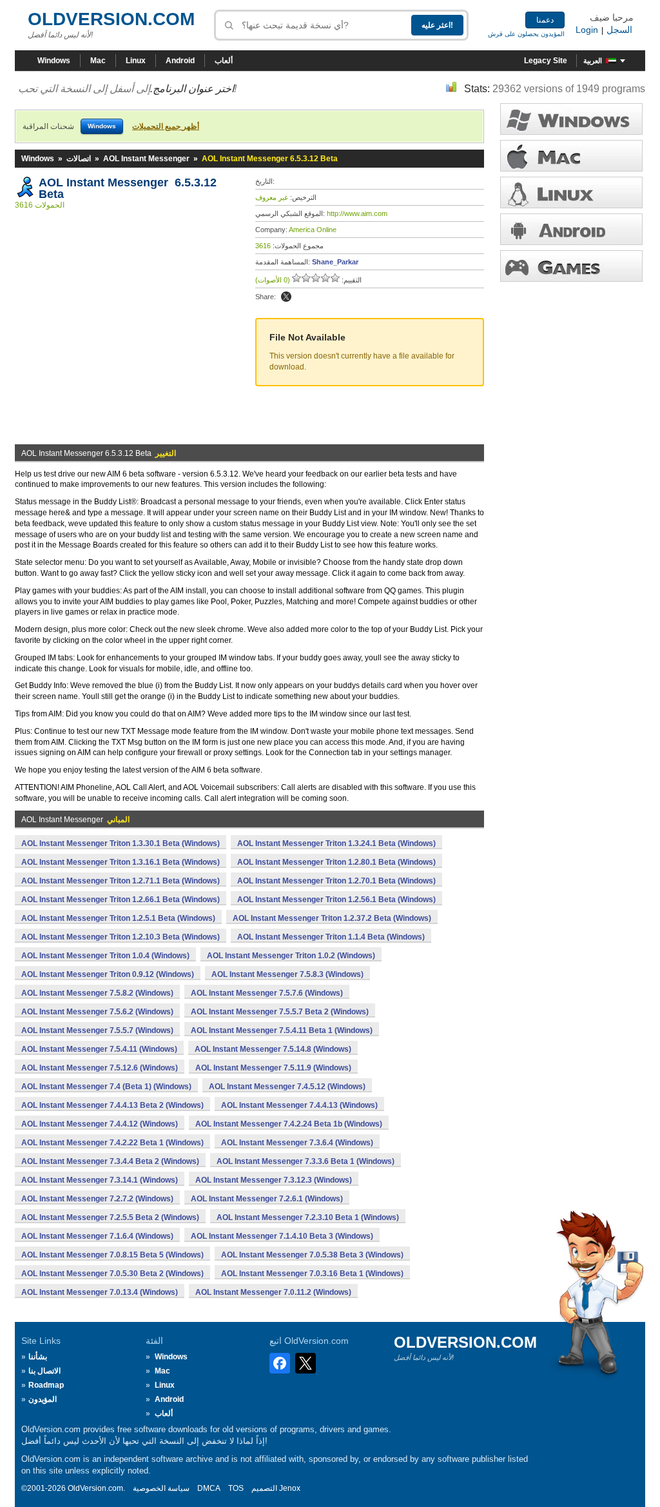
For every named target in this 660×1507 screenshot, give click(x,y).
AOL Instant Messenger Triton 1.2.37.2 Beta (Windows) (332, 918)
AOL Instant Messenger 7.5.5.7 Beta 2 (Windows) (280, 1011)
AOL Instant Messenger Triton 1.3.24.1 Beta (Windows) (336, 843)
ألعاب (224, 60)
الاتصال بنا (44, 1370)
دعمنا (545, 20)
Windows (53, 60)
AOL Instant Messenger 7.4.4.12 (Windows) (99, 1123)
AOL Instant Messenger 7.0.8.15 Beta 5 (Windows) (112, 1254)
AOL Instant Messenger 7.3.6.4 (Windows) (297, 1142)
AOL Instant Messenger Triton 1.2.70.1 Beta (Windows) (336, 880)
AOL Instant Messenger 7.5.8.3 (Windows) (287, 974)
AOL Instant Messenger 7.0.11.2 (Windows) (273, 1292)
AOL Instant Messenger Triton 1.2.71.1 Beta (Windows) (120, 880)
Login (587, 30)
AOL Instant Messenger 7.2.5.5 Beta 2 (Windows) (110, 1217)
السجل (619, 30)
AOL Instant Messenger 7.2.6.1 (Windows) (267, 1198)
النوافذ (571, 119)
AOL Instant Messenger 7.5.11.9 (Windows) (273, 1067)
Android (180, 60)
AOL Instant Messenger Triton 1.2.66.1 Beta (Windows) (120, 899)
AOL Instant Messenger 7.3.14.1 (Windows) (99, 1180)
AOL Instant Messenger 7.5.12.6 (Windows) (99, 1067)
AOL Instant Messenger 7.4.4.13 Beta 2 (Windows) (112, 1105)
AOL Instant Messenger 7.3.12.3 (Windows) (273, 1180)
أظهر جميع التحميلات (165, 126)
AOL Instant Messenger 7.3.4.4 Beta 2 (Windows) (110, 1161)
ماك (571, 156)
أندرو (571, 229)
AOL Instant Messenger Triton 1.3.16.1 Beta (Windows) (120, 862)
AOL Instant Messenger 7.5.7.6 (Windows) (267, 993)
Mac (98, 60)
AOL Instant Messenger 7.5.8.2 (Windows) (97, 993)
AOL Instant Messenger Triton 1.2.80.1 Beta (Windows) (336, 862)
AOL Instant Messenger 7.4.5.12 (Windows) (287, 1086)
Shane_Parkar (335, 262)
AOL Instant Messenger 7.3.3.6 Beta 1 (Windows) (305, 1161)
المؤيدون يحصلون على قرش (526, 33)
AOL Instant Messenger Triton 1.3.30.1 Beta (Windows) (120, 843)
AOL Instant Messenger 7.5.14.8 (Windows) (273, 1049)
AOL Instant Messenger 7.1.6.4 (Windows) (97, 1236)
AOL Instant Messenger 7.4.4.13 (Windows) (299, 1105)
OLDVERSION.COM (111, 19)
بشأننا (37, 1356)
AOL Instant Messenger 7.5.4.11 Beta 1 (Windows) (282, 1030)
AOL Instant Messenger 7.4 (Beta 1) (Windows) (106, 1086)
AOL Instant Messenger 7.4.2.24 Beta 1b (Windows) (288, 1123)
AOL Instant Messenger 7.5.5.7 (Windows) (97, 1030)
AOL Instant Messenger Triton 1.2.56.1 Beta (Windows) (336, 899)
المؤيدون (42, 1399)
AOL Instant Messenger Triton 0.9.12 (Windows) (107, 974)
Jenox (289, 1488)
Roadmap (46, 1385)
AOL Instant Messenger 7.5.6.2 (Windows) (97, 1011)
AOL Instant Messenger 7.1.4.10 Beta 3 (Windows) (282, 1236)
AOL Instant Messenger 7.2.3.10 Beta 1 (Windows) (308, 1217)
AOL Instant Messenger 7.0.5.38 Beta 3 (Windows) (312, 1254)
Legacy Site (545, 60)
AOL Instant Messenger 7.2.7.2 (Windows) (97, 1198)
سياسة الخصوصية (161, 1488)
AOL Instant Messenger (146, 158)
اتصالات (78, 158)
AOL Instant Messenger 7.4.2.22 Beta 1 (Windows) (112, 1142)
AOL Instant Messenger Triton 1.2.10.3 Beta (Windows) (120, 936)
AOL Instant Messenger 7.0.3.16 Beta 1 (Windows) (312, 1273)
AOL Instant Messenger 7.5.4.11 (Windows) (99, 1049)
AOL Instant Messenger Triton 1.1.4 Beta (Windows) (331, 936)
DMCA (208, 1488)
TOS (236, 1488)
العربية (592, 60)
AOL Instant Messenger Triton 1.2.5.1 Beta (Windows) (118, 918)
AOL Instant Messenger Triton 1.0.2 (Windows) (291, 955)
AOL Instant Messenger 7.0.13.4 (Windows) (99, 1292)
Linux (136, 60)
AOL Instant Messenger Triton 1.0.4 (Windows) (105, 955)
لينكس (571, 192)
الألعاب (571, 266)
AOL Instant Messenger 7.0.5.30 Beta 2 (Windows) (112, 1273)
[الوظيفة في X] (286, 296)
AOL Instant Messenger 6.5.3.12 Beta (128, 188)
